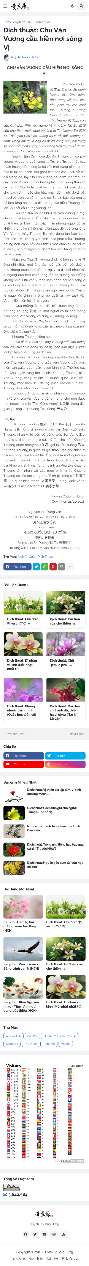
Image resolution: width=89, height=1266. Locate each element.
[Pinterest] (53, 566)
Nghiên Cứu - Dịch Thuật (32, 22)
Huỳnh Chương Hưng (58, 1252)
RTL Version (70, 1258)
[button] (5, 6)
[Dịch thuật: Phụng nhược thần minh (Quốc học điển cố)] (23, 690)
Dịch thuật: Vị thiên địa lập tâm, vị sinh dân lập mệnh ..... (54, 791)
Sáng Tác (12, 1043)
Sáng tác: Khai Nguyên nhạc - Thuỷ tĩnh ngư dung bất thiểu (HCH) (21, 1006)
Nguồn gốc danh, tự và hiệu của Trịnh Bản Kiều (53, 828)
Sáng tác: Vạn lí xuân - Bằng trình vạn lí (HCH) (21, 966)
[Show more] (70, 566)
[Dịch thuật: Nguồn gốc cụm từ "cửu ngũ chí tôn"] (14, 868)
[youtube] (44, 1234)
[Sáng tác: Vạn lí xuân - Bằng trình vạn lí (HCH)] (23, 949)
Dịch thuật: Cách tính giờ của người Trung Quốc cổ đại (52, 810)
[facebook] (25, 1234)
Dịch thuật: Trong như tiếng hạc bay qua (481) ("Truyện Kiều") (55, 846)
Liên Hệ (52, 1258)
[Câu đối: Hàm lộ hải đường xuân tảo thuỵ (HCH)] (23, 907)
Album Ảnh (13, 1036)
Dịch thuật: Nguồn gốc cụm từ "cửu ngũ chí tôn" (55, 864)
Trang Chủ (17, 1258)
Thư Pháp (30, 1043)
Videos (65, 1043)
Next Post (76, 734)
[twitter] (35, 1234)
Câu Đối (32, 1036)
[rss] (63, 1234)
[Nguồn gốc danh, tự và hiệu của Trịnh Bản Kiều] (14, 831)
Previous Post (15, 734)
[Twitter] (36, 566)
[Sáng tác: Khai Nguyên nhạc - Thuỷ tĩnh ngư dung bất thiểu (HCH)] (23, 987)
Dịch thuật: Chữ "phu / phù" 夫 (62, 663)
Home (7, 22)
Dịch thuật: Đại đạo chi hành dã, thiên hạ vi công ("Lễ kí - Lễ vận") (65, 712)
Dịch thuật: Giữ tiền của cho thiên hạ (65, 621)
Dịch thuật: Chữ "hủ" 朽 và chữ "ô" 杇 (22, 621)
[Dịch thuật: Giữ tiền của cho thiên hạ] (65, 602)
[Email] (61, 566)
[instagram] (54, 1234)
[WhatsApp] (44, 566)
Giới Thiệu (36, 1258)
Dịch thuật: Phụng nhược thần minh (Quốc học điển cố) (21, 710)
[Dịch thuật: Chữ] (23, 602)
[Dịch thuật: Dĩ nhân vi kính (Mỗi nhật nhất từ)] (23, 644)
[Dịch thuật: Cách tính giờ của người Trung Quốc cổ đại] (14, 813)
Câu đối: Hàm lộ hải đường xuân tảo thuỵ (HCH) (19, 926)
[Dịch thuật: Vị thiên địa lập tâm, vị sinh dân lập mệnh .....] (14, 795)
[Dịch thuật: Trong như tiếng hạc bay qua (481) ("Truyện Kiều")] (14, 850)
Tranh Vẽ (49, 1043)
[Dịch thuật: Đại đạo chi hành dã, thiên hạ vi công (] (65, 690)
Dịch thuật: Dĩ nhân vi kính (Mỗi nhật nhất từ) (22, 665)
